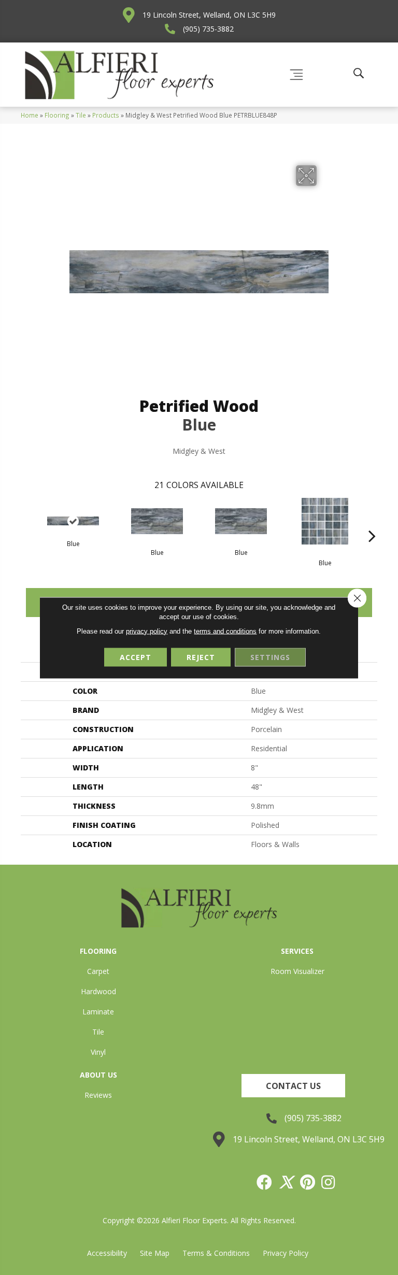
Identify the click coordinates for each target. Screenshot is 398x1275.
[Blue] (73, 521)
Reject (201, 657)
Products (105, 115)
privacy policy (146, 631)
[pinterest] (308, 1182)
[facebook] (265, 1182)
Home (29, 115)
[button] (293, 1085)
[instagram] (328, 1182)
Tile (81, 115)
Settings (270, 657)
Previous (26, 520)
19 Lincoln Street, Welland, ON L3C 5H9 (209, 15)
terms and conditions (225, 631)
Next (372, 520)
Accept (135, 657)
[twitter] (286, 1182)
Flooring (57, 115)
